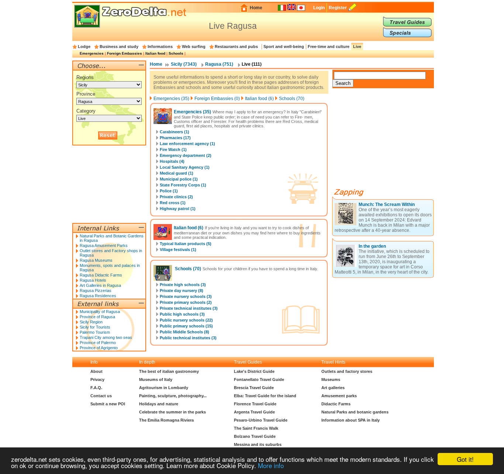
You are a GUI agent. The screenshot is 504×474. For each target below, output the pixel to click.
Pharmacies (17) (175, 137)
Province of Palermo (98, 342)
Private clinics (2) (176, 197)
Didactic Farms (336, 404)
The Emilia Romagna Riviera (166, 420)
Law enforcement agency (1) (187, 143)
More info (271, 465)
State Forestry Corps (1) (183, 185)
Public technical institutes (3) (188, 338)
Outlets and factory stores (346, 371)
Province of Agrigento (99, 348)
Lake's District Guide (254, 371)
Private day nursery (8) (181, 290)
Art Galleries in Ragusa (100, 285)
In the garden (372, 246)
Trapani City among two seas (106, 337)
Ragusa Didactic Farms (101, 275)
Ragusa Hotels (93, 280)
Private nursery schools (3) (186, 296)
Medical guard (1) (176, 173)
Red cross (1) (173, 202)
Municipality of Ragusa (100, 311)
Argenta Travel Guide (254, 412)
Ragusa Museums (96, 260)
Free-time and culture (328, 46)
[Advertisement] (388, 141)
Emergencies (92, 53)
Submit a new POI (107, 404)
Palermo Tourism (95, 332)
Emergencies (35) (171, 98)
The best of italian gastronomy (169, 371)
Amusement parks (339, 396)
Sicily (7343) (184, 64)
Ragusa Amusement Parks (104, 245)
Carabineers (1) (174, 132)
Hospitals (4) (172, 161)
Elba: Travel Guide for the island (265, 396)
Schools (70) (291, 98)
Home (256, 7)
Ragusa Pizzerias (95, 290)
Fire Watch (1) (173, 149)
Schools (176, 53)
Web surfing (194, 46)
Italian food (155, 53)
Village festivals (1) (178, 249)
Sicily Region (91, 322)
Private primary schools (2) (186, 302)
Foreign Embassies (124, 53)
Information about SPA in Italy (350, 420)
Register (338, 7)
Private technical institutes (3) (189, 308)
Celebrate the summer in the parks (172, 412)
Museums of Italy (155, 379)
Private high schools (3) (183, 284)
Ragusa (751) (219, 64)
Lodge (84, 46)
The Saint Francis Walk (256, 428)
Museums (330, 379)
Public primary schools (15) (186, 326)
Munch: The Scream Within (387, 204)
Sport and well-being (283, 46)
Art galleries (333, 387)
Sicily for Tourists (95, 327)
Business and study (119, 46)
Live (357, 46)
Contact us (101, 396)
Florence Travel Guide (255, 404)
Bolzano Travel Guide (255, 436)
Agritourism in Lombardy (163, 387)
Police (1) (169, 191)
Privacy (97, 379)
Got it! (465, 459)
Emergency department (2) (185, 155)
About (96, 371)
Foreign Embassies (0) (217, 98)
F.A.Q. (96, 387)
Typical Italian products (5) (185, 243)
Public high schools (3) (182, 314)
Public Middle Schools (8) (184, 332)
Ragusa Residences (98, 295)
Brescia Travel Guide (254, 387)
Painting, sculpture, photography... (173, 396)
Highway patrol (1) (178, 208)
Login (319, 7)
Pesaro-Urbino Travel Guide (260, 420)
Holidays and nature (158, 404)
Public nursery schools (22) (186, 320)
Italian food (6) (259, 98)
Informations (160, 46)
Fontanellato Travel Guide (259, 379)
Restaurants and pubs (236, 46)
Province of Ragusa (97, 317)
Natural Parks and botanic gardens (355, 412)
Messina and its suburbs (258, 444)
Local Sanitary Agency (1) (185, 167)
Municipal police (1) (179, 179)
